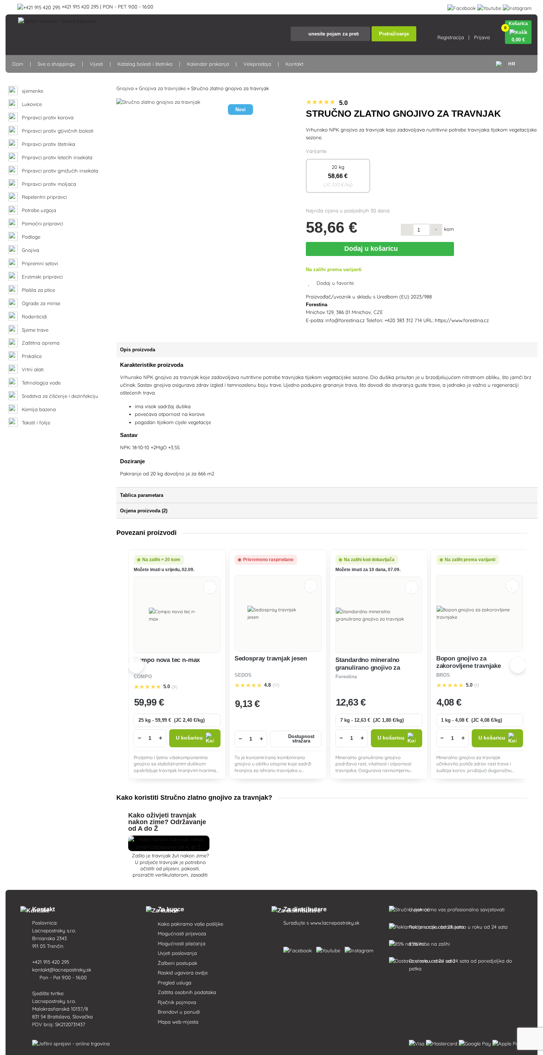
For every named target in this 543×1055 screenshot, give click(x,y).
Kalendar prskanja (208, 64)
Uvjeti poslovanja (177, 953)
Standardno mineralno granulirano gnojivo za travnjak (367, 667)
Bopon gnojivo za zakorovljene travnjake (468, 662)
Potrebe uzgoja (39, 210)
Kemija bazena (39, 409)
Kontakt (294, 64)
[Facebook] (461, 7)
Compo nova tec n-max (167, 659)
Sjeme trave (35, 330)
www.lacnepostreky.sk (334, 923)
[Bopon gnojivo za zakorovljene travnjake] (480, 613)
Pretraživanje (394, 34)
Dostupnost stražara (301, 739)
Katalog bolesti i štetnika (145, 64)
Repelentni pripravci (44, 197)
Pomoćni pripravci (42, 223)
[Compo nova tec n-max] (177, 615)
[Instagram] (517, 7)
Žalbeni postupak (177, 963)
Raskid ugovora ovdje (183, 973)
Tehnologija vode (41, 383)
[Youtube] (489, 7)
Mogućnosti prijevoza (182, 933)
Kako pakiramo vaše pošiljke (190, 924)
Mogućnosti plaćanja (181, 943)
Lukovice (32, 104)
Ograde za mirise (41, 303)
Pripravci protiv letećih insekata (57, 157)
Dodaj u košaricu (372, 248)
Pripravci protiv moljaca (49, 184)
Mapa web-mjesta (178, 1022)
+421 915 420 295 (51, 962)
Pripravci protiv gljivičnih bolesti (57, 131)
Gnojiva (30, 250)
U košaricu (189, 738)
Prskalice (32, 356)
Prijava (482, 37)
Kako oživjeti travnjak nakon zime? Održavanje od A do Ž (167, 822)
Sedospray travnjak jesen (271, 658)
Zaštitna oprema (40, 343)
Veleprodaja (257, 64)
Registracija (450, 37)
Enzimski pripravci (42, 277)
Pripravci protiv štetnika (48, 144)
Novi (240, 109)
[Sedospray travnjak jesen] (277, 613)
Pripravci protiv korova (48, 117)
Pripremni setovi (40, 263)
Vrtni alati (33, 369)
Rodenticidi (34, 317)
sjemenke (32, 91)
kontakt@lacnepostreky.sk (62, 970)
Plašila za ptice (38, 290)
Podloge (31, 237)
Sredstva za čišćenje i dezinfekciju (60, 396)
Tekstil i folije (36, 423)
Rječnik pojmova (177, 1002)
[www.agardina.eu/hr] (299, 949)
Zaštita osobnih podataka (187, 992)
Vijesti (96, 64)
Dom (17, 64)
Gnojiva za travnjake (162, 88)
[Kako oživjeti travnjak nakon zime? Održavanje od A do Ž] (168, 847)
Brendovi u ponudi (179, 1012)
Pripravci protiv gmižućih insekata (60, 171)
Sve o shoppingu (56, 64)
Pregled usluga (174, 983)
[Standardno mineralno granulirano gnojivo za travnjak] (379, 615)
